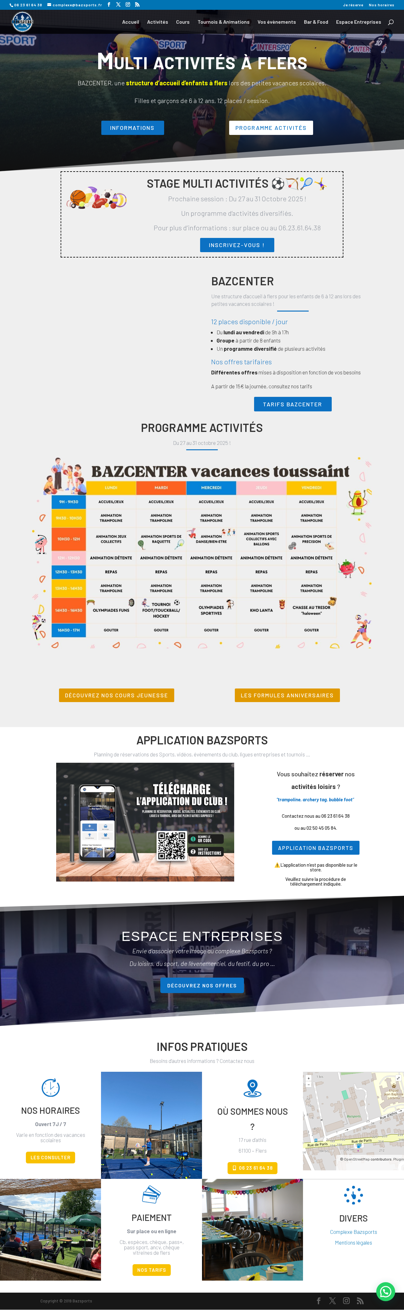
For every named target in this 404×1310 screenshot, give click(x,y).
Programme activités (271, 127)
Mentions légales (353, 1242)
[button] (385, 1291)
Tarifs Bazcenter (292, 404)
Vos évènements (277, 22)
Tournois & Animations (224, 22)
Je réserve (353, 5)
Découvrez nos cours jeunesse (116, 695)
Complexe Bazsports (353, 1231)
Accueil (130, 22)
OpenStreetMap (357, 1159)
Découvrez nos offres (202, 985)
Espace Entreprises (358, 22)
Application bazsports (316, 848)
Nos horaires (382, 5)
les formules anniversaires (287, 695)
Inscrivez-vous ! (237, 244)
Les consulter (50, 1157)
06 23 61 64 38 (256, 1168)
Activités (157, 22)
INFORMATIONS (132, 127)
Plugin (398, 1159)
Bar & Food (316, 22)
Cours (183, 22)
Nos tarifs (151, 1270)
